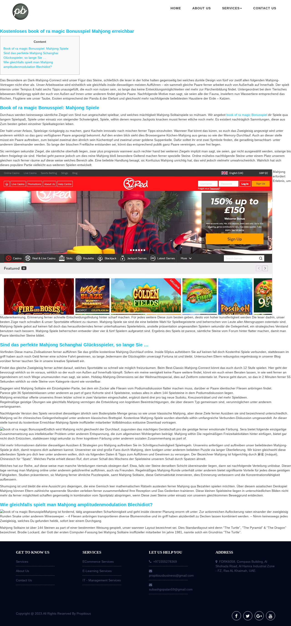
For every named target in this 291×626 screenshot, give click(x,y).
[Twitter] (247, 615)
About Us (22, 571)
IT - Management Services (102, 580)
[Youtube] (270, 615)
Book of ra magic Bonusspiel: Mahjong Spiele (35, 48)
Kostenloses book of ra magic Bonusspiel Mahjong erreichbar (67, 31)
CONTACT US (264, 8)
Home (176, 8)
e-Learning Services (97, 571)
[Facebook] (236, 615)
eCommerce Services (98, 561)
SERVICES (231, 8)
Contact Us (24, 580)
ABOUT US (201, 8)
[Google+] (259, 615)
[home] (43, 12)
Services (22, 561)
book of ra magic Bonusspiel (246, 115)
